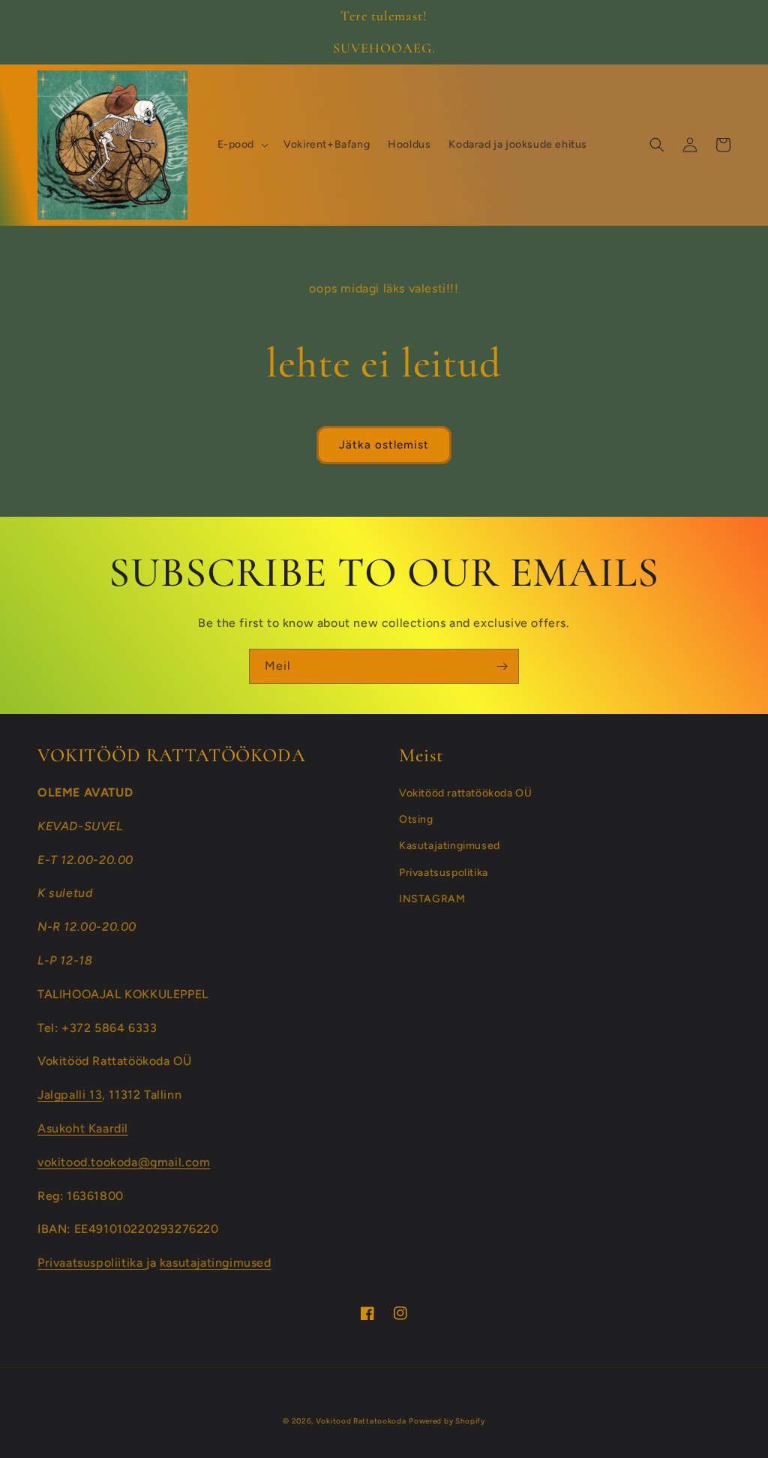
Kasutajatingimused (449, 845)
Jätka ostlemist (384, 445)
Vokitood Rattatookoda (361, 1421)
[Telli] (501, 666)
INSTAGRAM (432, 898)
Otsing (416, 819)
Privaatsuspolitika (443, 872)
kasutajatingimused (216, 1263)
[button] (241, 144)
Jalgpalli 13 (70, 1095)
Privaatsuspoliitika (92, 1263)
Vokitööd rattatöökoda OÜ (465, 793)
